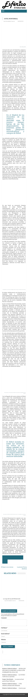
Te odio (20, 599)
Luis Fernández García (9, 21)
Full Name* (4, 628)
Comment (4, 618)
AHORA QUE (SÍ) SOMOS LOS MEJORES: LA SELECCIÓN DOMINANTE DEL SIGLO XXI (14, 670)
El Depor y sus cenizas (7, 567)
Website (3, 639)
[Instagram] (4, 656)
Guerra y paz (22, 688)
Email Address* (5, 633)
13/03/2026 (13, 600)
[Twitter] (9, 656)
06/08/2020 (20, 21)
